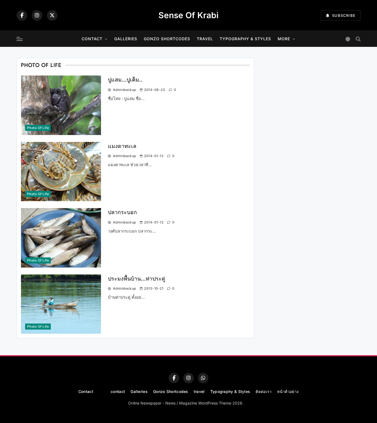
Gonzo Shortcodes (167, 38)
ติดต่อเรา (264, 391)
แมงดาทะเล (122, 146)
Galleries (125, 38)
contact (118, 391)
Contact (92, 38)
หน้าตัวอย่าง (288, 391)
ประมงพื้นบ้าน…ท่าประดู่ (136, 278)
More (284, 38)
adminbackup (124, 90)
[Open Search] (358, 39)
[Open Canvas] (20, 39)
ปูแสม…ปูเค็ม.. (125, 79)
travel (205, 38)
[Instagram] (37, 15)
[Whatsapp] (203, 378)
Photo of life (38, 128)
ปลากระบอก (122, 212)
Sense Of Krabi (188, 15)
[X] (52, 15)
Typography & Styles (245, 38)
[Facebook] (22, 15)
